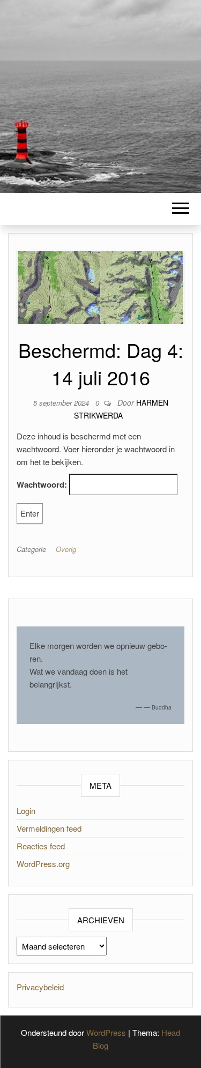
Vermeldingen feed (49, 828)
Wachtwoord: (43, 484)
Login (26, 810)
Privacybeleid (40, 986)
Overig (66, 549)
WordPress (106, 1032)
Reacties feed (41, 846)
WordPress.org (43, 863)
